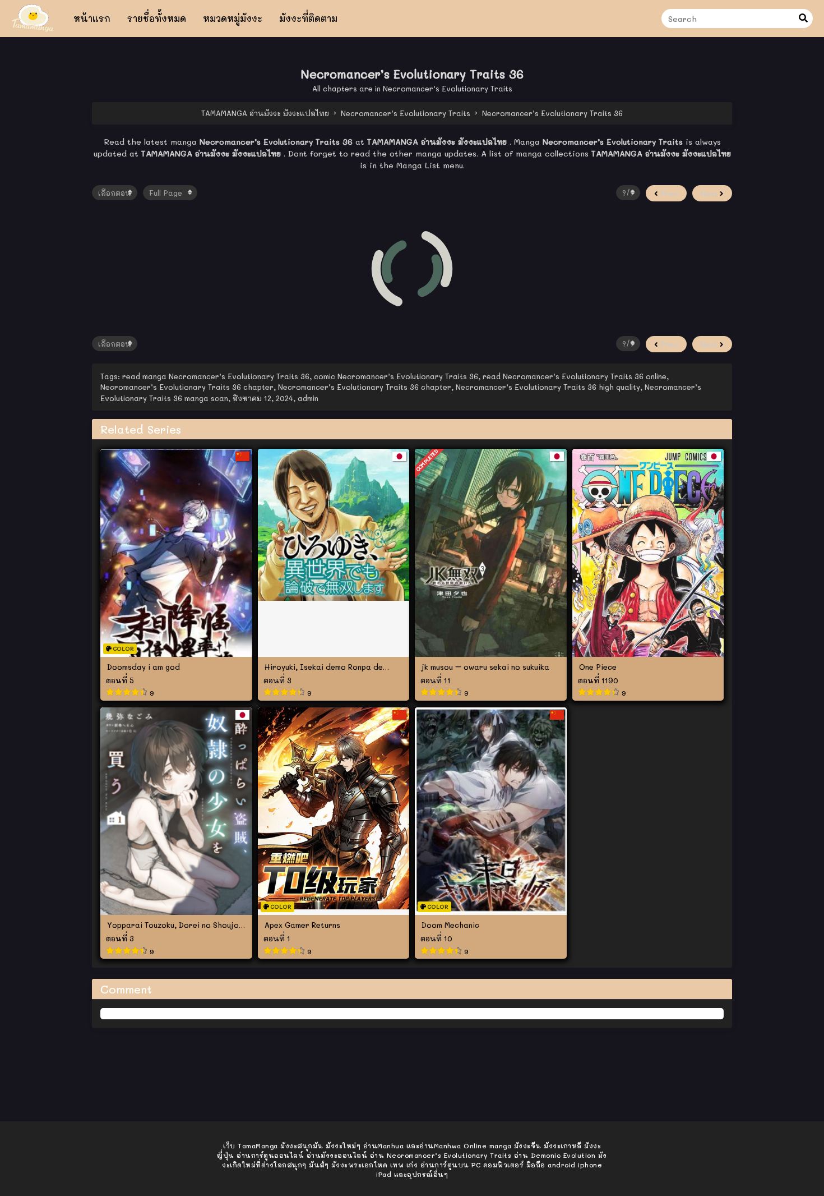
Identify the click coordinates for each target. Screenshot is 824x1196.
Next (710, 193)
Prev (668, 193)
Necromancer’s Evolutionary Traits (447, 88)
